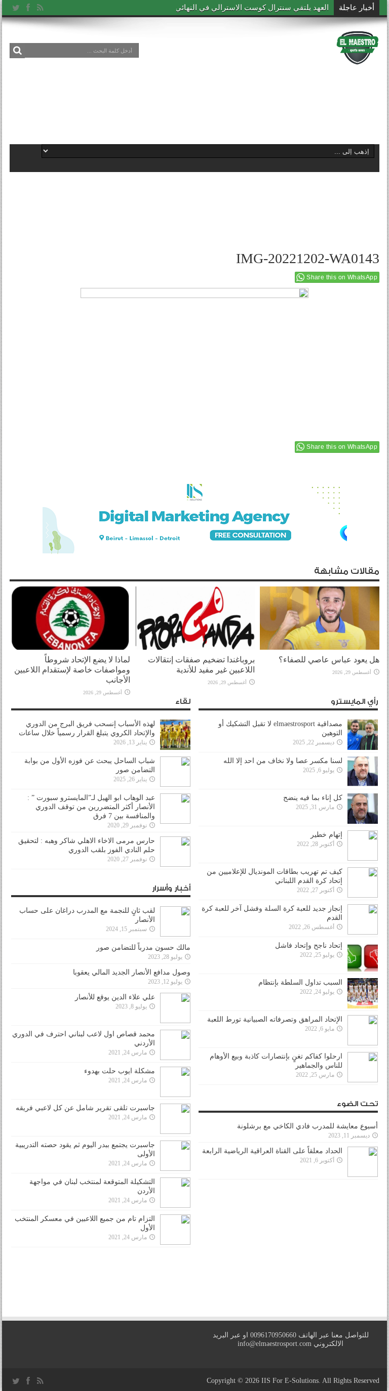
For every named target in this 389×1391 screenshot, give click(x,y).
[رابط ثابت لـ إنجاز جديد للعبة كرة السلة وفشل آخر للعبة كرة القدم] (362, 919)
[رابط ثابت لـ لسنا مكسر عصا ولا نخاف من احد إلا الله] (362, 771)
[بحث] (17, 50)
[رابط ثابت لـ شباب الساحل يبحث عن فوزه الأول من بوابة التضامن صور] (175, 771)
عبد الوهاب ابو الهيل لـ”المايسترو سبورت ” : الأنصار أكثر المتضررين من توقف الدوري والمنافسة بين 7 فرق (91, 807)
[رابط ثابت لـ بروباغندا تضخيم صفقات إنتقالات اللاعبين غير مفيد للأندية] (195, 618)
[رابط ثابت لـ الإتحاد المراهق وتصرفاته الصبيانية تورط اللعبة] (362, 1030)
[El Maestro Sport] (357, 47)
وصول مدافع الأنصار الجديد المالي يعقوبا (131, 972)
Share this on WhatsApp (341, 277)
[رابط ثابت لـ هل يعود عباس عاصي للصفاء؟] (319, 618)
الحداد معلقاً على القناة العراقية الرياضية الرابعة (272, 1151)
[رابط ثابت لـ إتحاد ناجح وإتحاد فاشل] (362, 956)
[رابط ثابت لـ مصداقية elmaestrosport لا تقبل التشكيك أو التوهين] (362, 735)
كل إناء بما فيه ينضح (312, 798)
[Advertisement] (194, 102)
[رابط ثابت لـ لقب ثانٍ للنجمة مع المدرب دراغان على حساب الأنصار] (175, 921)
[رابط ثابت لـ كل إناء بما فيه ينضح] (362, 808)
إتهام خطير (326, 834)
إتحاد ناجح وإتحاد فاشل (308, 945)
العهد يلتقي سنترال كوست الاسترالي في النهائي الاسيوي (238, 8)
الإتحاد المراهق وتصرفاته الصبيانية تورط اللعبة (274, 1019)
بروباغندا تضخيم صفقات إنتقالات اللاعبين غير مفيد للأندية (201, 665)
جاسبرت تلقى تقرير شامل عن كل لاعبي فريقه (85, 1108)
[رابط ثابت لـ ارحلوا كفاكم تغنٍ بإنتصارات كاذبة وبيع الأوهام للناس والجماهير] (362, 1067)
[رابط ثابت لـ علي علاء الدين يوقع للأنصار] (175, 1008)
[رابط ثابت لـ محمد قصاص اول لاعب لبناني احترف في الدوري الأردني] (175, 1045)
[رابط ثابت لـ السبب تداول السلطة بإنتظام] (362, 993)
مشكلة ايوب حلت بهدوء (119, 1071)
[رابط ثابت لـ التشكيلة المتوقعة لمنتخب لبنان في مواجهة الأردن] (175, 1192)
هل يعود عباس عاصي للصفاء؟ (329, 659)
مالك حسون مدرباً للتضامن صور (143, 947)
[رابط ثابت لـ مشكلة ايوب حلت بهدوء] (175, 1082)
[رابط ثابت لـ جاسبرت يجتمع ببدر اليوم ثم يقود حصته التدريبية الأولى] (175, 1156)
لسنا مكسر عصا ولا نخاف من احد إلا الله (282, 761)
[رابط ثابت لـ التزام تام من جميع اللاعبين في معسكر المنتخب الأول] (175, 1229)
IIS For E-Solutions (290, 1380)
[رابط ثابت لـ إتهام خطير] (362, 845)
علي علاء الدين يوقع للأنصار (115, 997)
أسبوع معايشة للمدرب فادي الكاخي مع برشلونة (304, 1126)
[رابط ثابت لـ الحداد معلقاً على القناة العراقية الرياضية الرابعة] (362, 1162)
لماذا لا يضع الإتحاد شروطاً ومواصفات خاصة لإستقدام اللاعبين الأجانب (72, 670)
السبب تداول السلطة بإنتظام (300, 982)
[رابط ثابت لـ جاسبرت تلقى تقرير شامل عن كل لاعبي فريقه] (175, 1119)
